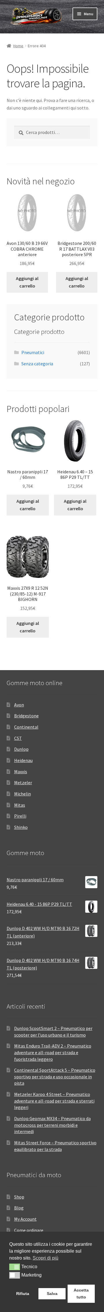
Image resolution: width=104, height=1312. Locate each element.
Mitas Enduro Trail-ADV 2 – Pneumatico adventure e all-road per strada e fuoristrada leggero (52, 1052)
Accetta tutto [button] (81, 1293)
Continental (26, 727)
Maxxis (20, 771)
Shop (19, 1197)
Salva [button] (52, 1293)
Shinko (21, 827)
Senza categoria (37, 363)
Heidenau (23, 760)
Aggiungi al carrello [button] (27, 282)
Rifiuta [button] (22, 1293)
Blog (19, 1208)
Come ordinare (28, 1230)
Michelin (22, 794)
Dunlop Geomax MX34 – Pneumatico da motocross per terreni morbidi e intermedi (52, 1125)
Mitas (19, 805)
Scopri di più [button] (45, 1258)
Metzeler (23, 782)
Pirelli (20, 816)
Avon (19, 705)
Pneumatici (32, 352)
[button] (14, 1267)
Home (18, 45)
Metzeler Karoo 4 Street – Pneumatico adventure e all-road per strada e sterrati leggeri (54, 1100)
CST (18, 738)
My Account (25, 1219)
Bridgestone (26, 716)
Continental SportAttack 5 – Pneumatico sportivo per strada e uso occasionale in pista (54, 1076)
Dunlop (21, 749)
